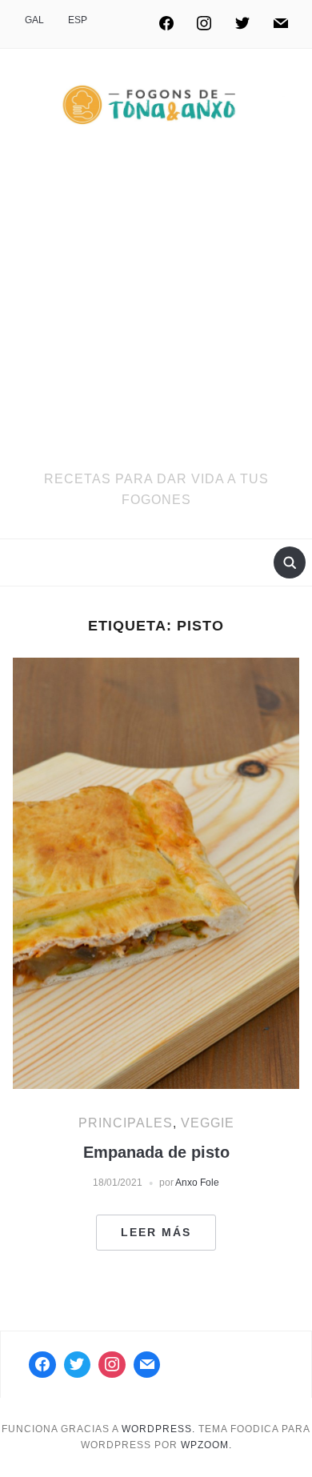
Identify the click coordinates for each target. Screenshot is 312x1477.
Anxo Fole (197, 1182)
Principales (125, 1123)
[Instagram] (205, 24)
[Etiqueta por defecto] (281, 24)
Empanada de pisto (156, 1152)
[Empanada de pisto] (156, 872)
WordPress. (158, 1429)
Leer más (156, 1232)
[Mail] (147, 1365)
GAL (34, 20)
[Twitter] (242, 24)
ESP (77, 20)
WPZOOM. (206, 1445)
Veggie (207, 1123)
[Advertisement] (156, 305)
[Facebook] (166, 24)
